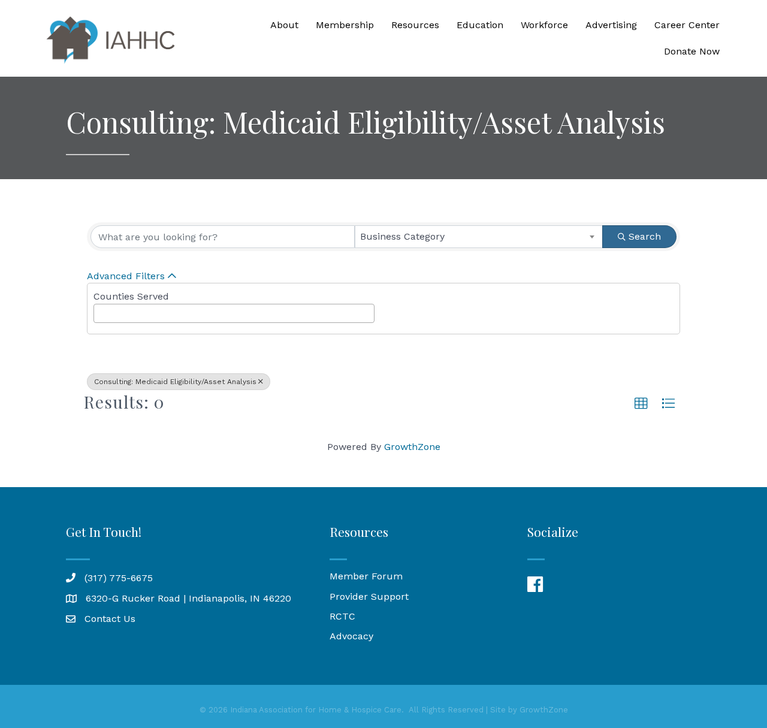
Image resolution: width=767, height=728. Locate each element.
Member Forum (366, 576)
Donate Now (692, 51)
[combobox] (479, 236)
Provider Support (369, 596)
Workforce (544, 25)
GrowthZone (412, 446)
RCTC (342, 616)
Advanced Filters (126, 276)
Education (480, 25)
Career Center (687, 25)
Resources (415, 25)
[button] (641, 404)
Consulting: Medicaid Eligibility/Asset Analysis (175, 381)
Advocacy (351, 636)
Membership (345, 25)
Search (645, 236)
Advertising (611, 25)
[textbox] (100, 310)
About (284, 25)
